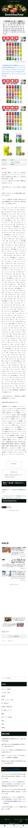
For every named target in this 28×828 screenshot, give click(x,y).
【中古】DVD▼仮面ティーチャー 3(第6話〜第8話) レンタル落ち (14, 808)
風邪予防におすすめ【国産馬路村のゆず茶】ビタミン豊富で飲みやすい (14, 745)
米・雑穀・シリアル (7, 710)
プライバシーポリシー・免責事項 (20, 820)
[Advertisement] (14, 526)
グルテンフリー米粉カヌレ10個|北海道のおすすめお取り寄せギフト (14, 751)
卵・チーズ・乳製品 (7, 717)
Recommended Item (10, 477)
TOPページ (7, 819)
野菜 (3, 724)
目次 (12, 463)
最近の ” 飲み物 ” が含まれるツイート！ (14, 474)
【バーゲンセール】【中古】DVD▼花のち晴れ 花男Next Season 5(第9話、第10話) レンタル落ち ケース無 (14, 791)
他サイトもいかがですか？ (12, 769)
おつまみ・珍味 (6, 692)
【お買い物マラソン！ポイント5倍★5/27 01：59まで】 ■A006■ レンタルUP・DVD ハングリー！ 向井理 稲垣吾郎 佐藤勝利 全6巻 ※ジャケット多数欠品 (14, 800)
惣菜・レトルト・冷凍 (7, 699)
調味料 (3, 727)
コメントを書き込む (14, 636)
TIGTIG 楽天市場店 (15, 162)
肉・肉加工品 (5, 703)
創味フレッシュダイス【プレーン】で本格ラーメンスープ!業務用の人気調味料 (14, 756)
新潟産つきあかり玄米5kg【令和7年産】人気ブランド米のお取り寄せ (14, 762)
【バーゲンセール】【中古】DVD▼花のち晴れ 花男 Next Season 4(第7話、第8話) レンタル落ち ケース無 (14, 776)
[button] (25, 678)
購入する (4, 168)
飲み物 (4, 507)
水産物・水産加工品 (7, 706)
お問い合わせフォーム (14, 823)
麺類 (3, 713)
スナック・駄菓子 (6, 689)
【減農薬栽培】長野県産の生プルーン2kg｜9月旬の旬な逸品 (14, 739)
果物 (3, 720)
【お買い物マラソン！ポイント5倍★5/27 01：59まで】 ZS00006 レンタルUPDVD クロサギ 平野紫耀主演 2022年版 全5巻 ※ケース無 (14, 784)
